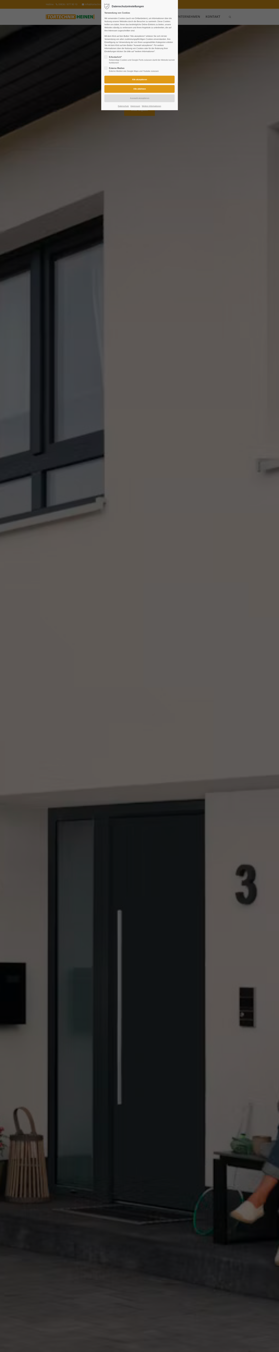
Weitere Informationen (151, 106)
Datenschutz (123, 106)
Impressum (135, 106)
